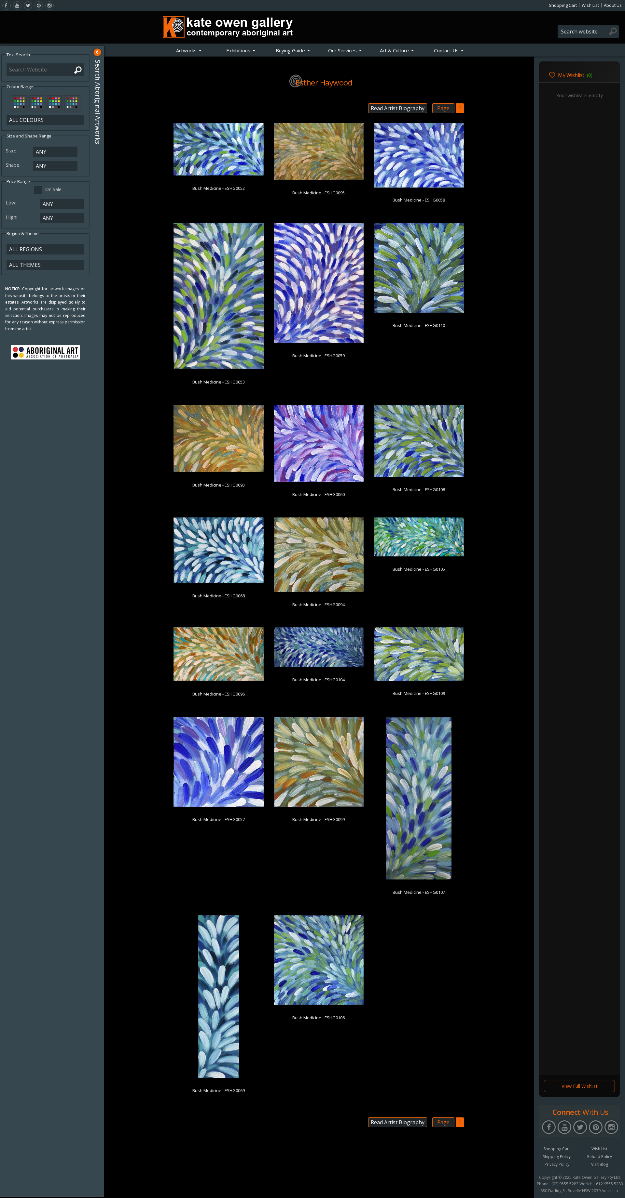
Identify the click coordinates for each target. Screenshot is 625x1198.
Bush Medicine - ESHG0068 (218, 596)
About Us (613, 5)
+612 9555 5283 (608, 1184)
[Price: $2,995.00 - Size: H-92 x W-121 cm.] (418, 186)
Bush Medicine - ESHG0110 (419, 325)
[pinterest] (39, 5)
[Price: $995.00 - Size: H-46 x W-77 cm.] (418, 680)
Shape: (14, 165)
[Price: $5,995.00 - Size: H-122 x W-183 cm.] (318, 179)
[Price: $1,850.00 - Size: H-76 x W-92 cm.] (418, 475)
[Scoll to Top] (524, 1187)
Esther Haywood (324, 82)
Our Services (342, 50)
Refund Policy (599, 1156)
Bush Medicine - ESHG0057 (218, 819)
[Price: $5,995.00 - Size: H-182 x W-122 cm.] (218, 368)
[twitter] (28, 5)
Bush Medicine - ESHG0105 (419, 569)
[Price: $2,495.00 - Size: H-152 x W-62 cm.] (419, 878)
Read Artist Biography (397, 108)
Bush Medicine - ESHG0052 (218, 188)
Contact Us (446, 50)
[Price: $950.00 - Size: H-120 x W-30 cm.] (218, 1076)
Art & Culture (394, 50)
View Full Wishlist (580, 1086)
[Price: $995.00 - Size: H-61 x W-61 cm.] (418, 312)
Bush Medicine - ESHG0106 (318, 1018)
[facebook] (6, 5)
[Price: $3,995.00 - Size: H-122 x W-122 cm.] (318, 1004)
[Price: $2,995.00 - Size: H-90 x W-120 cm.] (218, 471)
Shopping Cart (563, 5)
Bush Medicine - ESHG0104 (318, 680)
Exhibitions (238, 50)
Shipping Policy (557, 1156)
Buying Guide (290, 50)
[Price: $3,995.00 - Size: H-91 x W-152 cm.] (218, 174)
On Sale (53, 189)
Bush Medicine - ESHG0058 (419, 200)
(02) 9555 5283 (564, 1184)
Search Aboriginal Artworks (97, 102)
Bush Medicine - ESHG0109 (419, 693)
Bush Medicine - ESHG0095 (318, 193)
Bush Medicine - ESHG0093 (218, 485)
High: (12, 217)
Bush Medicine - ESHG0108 (419, 489)
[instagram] (49, 5)
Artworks (186, 50)
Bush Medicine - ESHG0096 (218, 694)
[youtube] (17, 5)
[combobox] (588, 31)
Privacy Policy (557, 1164)
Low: (12, 202)
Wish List (590, 5)
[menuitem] (189, 50)
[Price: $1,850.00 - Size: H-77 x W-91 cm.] (318, 480)
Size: (11, 150)
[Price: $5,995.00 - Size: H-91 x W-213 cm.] (418, 555)
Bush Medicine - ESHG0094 (318, 604)
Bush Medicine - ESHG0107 (419, 892)
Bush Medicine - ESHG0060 (318, 494)
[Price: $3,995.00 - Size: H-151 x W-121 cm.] (318, 342)
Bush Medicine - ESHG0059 (318, 355)
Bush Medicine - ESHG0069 (218, 1090)
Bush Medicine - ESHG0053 (218, 382)
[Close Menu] (97, 52)
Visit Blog (599, 1164)
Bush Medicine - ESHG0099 (318, 819)
